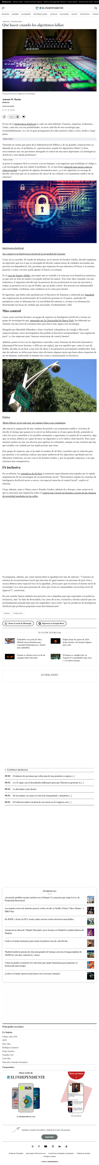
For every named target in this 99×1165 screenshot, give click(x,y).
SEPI (4, 1040)
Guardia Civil (7, 1055)
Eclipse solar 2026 (9, 1036)
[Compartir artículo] (4, 117)
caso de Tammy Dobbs (19, 275)
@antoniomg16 (8, 106)
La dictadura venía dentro (24, 789)
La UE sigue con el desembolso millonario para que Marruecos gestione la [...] (48, 782)
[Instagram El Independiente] (53, 1147)
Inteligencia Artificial (25, 124)
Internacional (40, 14)
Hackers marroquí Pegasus (33, 2)
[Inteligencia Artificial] (26, 1112)
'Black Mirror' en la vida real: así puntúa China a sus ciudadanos (34, 422)
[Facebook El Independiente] (38, 1147)
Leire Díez (6, 1058)
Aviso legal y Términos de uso (36, 1153)
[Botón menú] (3, 8)
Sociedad (64, 14)
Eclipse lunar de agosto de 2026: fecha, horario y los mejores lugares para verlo (77, 642)
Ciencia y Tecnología (12, 21)
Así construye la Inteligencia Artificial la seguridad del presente (33, 253)
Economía (26, 14)
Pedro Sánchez (8, 1051)
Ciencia (53, 14)
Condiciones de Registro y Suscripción (61, 1153)
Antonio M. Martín (11, 99)
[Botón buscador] (96, 8)
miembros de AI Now (31, 473)
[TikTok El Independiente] (66, 1147)
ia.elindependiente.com (26, 1116)
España (15, 14)
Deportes (85, 14)
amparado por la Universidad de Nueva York (52, 320)
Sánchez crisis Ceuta (86, 2)
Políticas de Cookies (83, 1153)
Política (6, 417)
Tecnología (18, 613)
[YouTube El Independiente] (45, 1147)
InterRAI (89, 294)
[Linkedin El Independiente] (60, 1147)
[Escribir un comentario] (23, 117)
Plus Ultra (6, 1044)
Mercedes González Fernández (15, 1062)
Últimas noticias (18, 2)
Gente (74, 14)
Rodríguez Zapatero (10, 1047)
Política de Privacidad (16, 1153)
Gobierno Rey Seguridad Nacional (54, 2)
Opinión (5, 14)
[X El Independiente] (33, 1147)
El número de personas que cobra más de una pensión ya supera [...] (44, 776)
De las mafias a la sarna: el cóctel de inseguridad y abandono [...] (42, 795)
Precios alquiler (72, 2)
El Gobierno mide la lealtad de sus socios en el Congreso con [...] (42, 802)
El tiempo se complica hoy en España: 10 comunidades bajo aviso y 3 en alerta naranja (77, 658)
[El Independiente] (49, 8)
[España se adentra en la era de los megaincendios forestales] (10, 658)
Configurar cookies (49, 1156)
